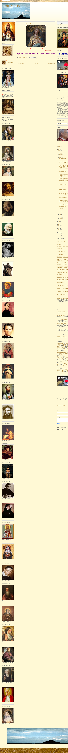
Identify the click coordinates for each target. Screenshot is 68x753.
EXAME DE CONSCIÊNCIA (61, 243)
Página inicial (36, 63)
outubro (60, 154)
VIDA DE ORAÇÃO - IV (61, 253)
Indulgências (62, 358)
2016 (59, 229)
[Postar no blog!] (32, 57)
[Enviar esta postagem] (29, 57)
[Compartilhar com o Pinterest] (35, 57)
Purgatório (59, 366)
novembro (61, 153)
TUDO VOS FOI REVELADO (61, 259)
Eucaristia (60, 353)
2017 (59, 228)
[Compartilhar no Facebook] (34, 57)
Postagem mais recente (20, 63)
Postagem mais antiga (51, 63)
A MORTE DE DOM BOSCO (61, 323)
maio (60, 214)
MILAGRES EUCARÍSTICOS (61, 294)
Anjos (65, 344)
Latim (61, 359)
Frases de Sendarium (22, 58)
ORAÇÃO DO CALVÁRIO (61, 405)
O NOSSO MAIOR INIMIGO (63, 192)
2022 (59, 221)
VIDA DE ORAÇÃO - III (61, 251)
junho (60, 213)
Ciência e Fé (61, 348)
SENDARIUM (11, 6)
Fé (57, 354)
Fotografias (62, 355)
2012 (59, 235)
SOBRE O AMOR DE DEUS (61, 336)
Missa (58, 361)
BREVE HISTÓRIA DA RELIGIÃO (62, 277)
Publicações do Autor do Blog (33, 58)
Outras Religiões (59, 363)
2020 (59, 224)
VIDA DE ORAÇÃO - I (60, 248)
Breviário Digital (60, 346)
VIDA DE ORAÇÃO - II (60, 250)
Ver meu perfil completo (10, 62)
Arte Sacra (64, 345)
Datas (58, 350)
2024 (59, 149)
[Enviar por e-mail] (31, 57)
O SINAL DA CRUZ (60, 276)
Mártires (58, 360)
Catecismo (63, 347)
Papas (58, 364)
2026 (59, 146)
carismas (58, 347)
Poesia (63, 364)
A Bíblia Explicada (60, 343)
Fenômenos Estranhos (63, 354)
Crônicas (63, 349)
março (60, 217)
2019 (59, 225)
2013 (59, 233)
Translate (60, 24)
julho (60, 211)
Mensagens (63, 360)
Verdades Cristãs (60, 370)
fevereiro (60, 218)
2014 (59, 232)
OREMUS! (59, 244)
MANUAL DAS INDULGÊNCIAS (62, 267)
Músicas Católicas (64, 361)
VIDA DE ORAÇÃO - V (60, 254)
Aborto (63, 344)
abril (60, 215)
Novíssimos (65, 362)
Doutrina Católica (61, 352)
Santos (64, 368)
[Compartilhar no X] (33, 57)
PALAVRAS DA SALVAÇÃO (63, 181)
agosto (60, 157)
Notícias (61, 362)
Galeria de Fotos (60, 356)
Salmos (58, 368)
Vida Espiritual (61, 371)
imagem (27, 58)
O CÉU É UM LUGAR (62, 158)
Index (58, 358)
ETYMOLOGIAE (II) (5, 92)
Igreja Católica (60, 357)
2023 (59, 150)
